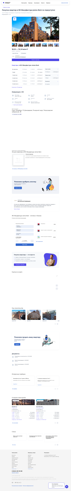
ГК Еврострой (14, 407)
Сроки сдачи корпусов (17, 104)
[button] (19, 168)
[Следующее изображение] (58, 29)
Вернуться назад (6, 7)
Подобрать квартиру (20, 264)
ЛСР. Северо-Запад (40, 407)
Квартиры (15, 65)
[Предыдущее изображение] (13, 29)
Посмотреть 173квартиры (17, 87)
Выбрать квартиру (35, 59)
